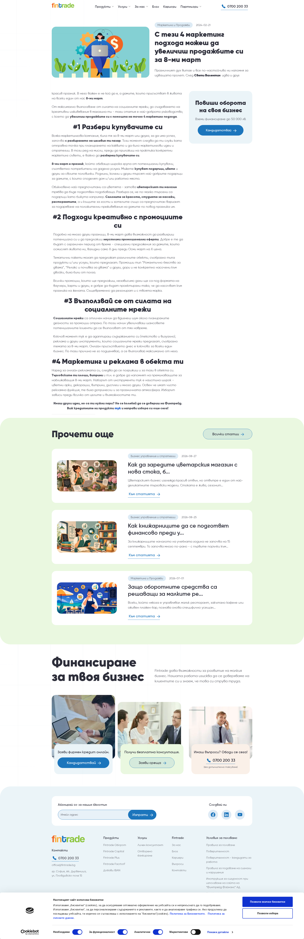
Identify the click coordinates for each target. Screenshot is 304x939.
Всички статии (226, 434)
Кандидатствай (219, 130)
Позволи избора (267, 913)
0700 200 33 (237, 6)
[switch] (123, 932)
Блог (155, 6)
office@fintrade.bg (63, 865)
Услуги (123, 6)
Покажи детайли (218, 932)
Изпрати (140, 815)
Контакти (179, 870)
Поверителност (217, 851)
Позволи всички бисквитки (267, 901)
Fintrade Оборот (114, 845)
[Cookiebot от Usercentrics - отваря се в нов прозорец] (29, 932)
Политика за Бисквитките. (188, 913)
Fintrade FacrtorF (114, 864)
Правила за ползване (220, 845)
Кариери (169, 6)
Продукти (103, 6)
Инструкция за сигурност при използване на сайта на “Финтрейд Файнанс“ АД (227, 883)
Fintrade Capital (113, 851)
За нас (140, 6)
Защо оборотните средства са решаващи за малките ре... (172, 590)
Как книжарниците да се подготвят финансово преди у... (178, 529)
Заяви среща (150, 763)
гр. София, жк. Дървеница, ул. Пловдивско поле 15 (69, 873)
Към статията (142, 494)
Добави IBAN (111, 870)
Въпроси (177, 864)
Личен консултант (150, 845)
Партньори (189, 6)
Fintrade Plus (111, 857)
